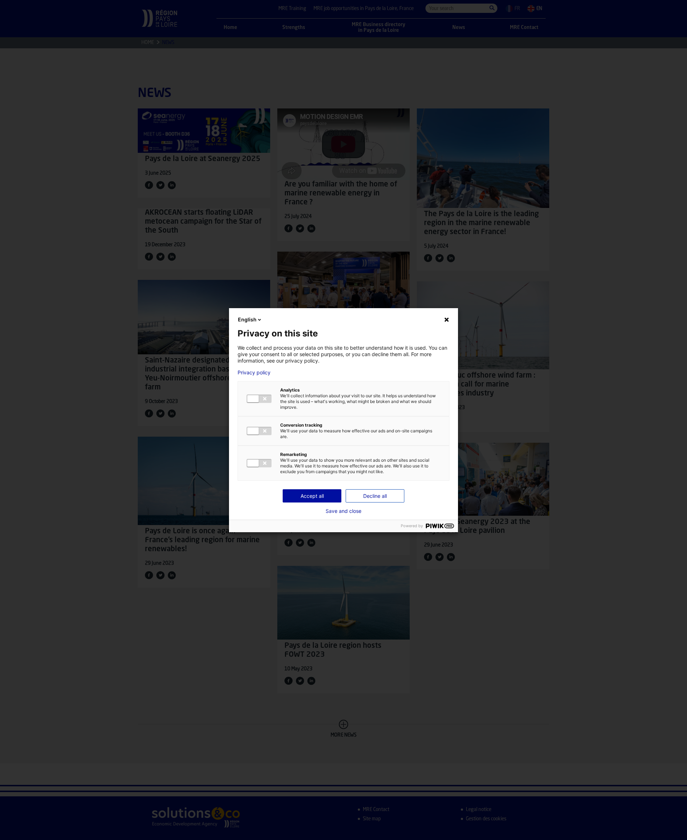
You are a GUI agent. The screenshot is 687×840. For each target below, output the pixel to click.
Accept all (312, 496)
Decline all (375, 496)
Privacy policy (254, 372)
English (247, 319)
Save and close (343, 511)
